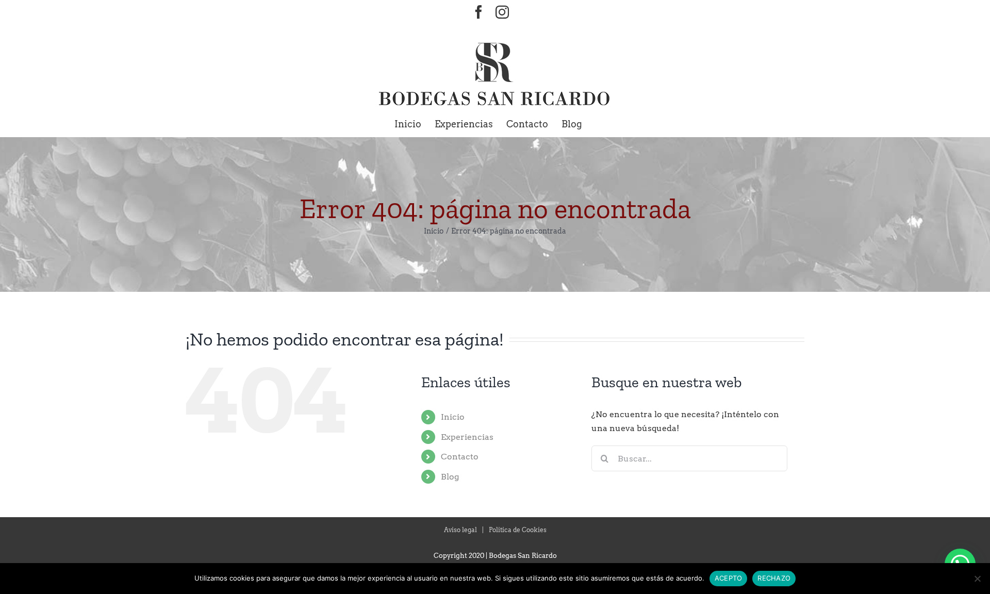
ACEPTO (728, 578)
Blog (450, 477)
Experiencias (467, 437)
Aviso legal (460, 530)
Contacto (459, 456)
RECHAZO (773, 578)
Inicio (453, 417)
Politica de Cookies (518, 530)
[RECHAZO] (977, 578)
